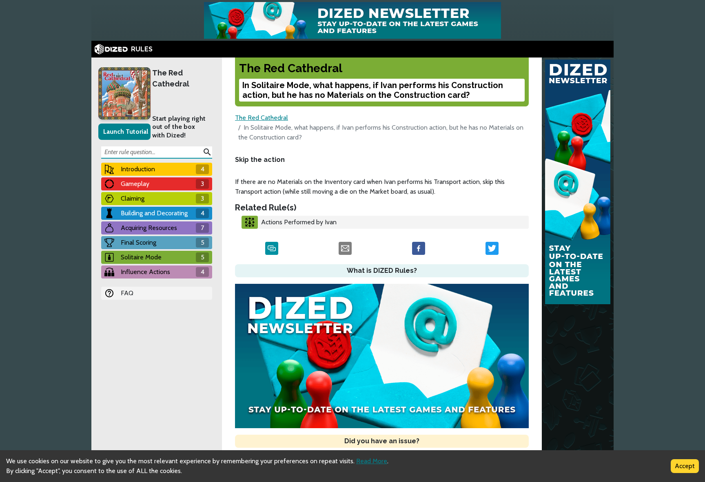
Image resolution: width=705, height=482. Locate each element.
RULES (142, 49)
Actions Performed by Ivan (299, 222)
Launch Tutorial (125, 131)
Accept (685, 466)
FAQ (127, 293)
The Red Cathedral (170, 78)
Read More (371, 461)
